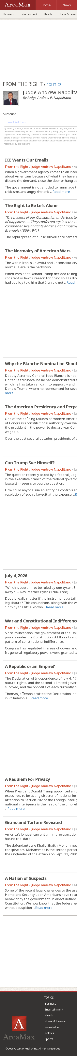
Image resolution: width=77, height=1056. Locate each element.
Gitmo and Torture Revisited (33, 822)
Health (48, 14)
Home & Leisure (55, 1021)
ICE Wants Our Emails (26, 160)
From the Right (16, 166)
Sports (49, 1039)
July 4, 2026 (16, 575)
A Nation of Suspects (25, 878)
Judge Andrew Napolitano (51, 166)
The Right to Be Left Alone (31, 205)
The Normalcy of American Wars (37, 251)
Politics (49, 1033)
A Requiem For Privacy (27, 779)
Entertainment (29, 14)
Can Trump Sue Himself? (29, 462)
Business (9, 14)
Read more (61, 191)
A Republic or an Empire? (30, 666)
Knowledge (52, 1027)
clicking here (24, 144)
